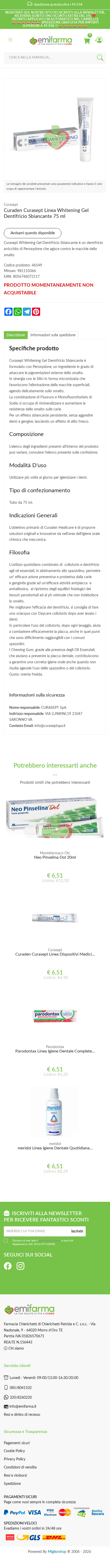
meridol (55, 1144)
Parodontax (55, 1047)
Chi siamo (15, 1348)
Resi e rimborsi (15, 1475)
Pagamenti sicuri (17, 1443)
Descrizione (16, 335)
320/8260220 (21, 1397)
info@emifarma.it (22, 1406)
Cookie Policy (14, 1451)
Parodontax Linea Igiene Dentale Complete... (55, 1051)
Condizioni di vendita (20, 1467)
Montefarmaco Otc (55, 853)
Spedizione (12, 1484)
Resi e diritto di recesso (22, 1415)
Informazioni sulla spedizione (52, 335)
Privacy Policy (14, 1459)
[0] (87, 40)
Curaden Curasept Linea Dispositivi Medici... (55, 954)
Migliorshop (57, 1552)
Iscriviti (77, 1231)
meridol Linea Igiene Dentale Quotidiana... (55, 1148)
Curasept (11, 205)
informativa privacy (49, 1240)
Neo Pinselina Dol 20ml (55, 857)
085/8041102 (21, 1387)
